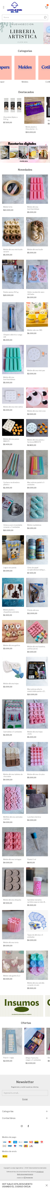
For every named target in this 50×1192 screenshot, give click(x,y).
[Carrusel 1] (21, 33)
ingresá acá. (40, 1171)
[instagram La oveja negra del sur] (22, 1126)
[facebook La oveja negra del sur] (28, 1126)
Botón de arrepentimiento (25, 1174)
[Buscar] (45, 17)
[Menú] (4, 7)
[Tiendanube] (25, 1178)
